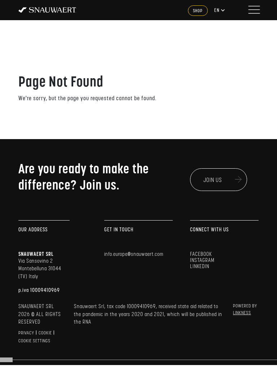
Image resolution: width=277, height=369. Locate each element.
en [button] (217, 10)
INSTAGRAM (202, 260)
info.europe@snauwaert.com (133, 254)
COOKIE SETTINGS (34, 341)
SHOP (198, 11)
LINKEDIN (199, 267)
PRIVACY (26, 333)
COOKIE (45, 333)
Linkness (242, 313)
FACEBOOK (201, 254)
